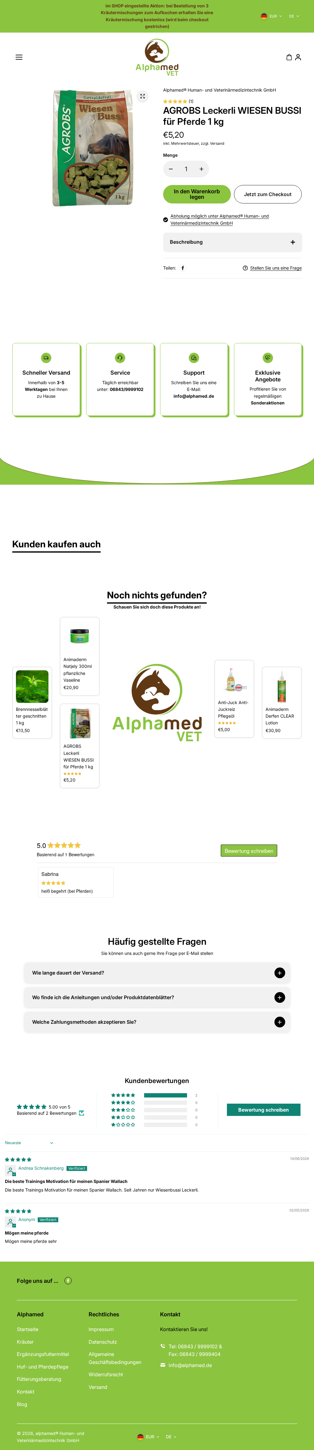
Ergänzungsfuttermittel (43, 1354)
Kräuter (25, 1342)
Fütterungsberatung (39, 1379)
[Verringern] (170, 169)
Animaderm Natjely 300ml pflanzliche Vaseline (77, 670)
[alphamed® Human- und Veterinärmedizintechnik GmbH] (157, 57)
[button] (123, 1095)
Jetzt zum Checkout (268, 194)
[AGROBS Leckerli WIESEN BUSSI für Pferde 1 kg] (79, 723)
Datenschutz (103, 1342)
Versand (98, 1387)
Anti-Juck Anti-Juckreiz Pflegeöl (233, 709)
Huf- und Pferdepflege (42, 1367)
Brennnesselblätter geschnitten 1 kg (32, 716)
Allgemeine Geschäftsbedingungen (115, 1358)
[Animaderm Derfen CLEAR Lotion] (282, 686)
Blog (22, 1404)
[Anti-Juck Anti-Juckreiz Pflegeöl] (234, 680)
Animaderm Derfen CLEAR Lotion (280, 716)
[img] (18, 1159)
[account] (298, 57)
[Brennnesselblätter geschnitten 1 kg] (32, 686)
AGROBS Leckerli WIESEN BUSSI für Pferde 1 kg (78, 756)
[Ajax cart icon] (289, 57)
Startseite (27, 1329)
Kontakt (25, 1392)
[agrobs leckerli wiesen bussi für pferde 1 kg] (142, 96)
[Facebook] (182, 268)
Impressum (101, 1329)
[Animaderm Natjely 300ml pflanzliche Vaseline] (79, 637)
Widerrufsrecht (106, 1374)
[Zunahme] (201, 169)
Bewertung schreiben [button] (263, 1110)
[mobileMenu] (19, 57)
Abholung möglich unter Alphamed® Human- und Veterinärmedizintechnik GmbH (219, 219)
